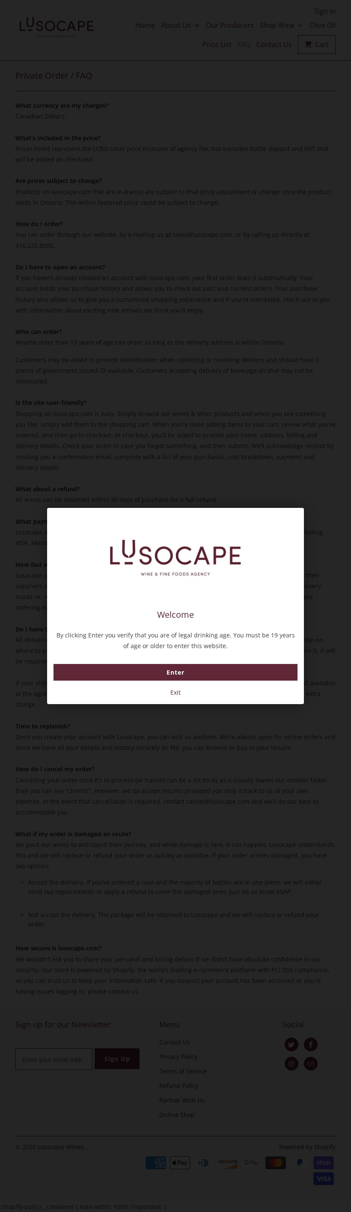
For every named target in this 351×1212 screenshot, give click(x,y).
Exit (175, 692)
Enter (175, 672)
